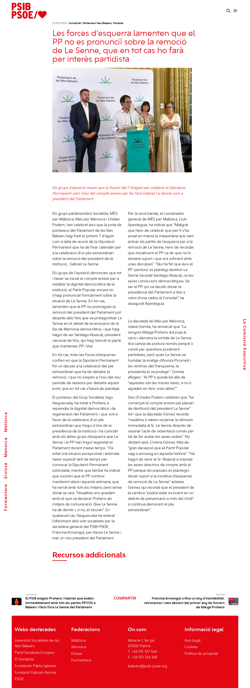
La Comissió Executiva (244, 344)
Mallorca (6, 422)
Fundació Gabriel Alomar (35, 673)
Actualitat (75, 23)
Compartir (125, 598)
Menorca (6, 447)
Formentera (6, 497)
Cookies (191, 647)
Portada (118, 23)
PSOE (19, 679)
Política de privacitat (201, 654)
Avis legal (193, 640)
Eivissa (6, 471)
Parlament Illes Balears (97, 23)
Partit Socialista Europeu (35, 653)
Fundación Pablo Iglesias (35, 666)
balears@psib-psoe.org (147, 666)
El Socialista (24, 659)
